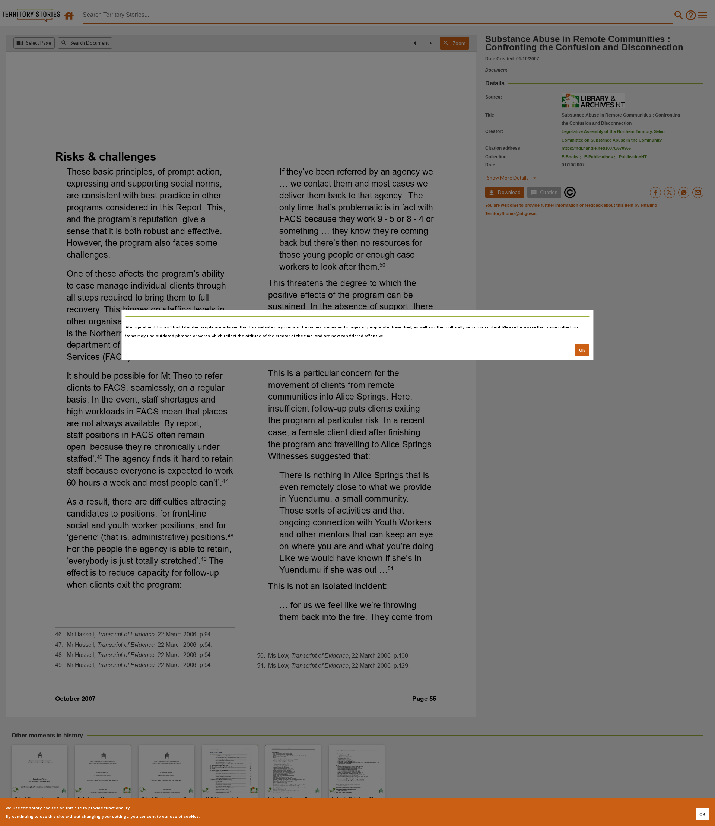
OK (582, 350)
